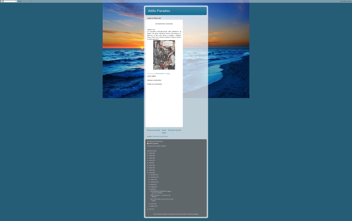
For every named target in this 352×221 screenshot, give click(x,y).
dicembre (153, 174)
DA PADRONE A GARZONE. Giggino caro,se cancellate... (160, 192)
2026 (150, 153)
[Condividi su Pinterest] (155, 76)
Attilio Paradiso (159, 11)
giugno (153, 184)
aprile (152, 189)
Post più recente (153, 130)
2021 (150, 165)
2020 (150, 167)
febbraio (153, 206)
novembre (154, 177)
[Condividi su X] (151, 76)
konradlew (183, 214)
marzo (153, 203)
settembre (154, 182)
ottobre (153, 179)
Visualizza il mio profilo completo (156, 146)
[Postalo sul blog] (150, 76)
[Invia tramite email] (148, 76)
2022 (150, 163)
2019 (150, 170)
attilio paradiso (153, 143)
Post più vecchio (174, 130)
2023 (150, 160)
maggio (153, 186)
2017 (150, 209)
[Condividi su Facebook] (153, 76)
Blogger (196, 214)
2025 (150, 155)
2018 (150, 172)
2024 (150, 158)
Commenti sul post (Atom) (160, 136)
